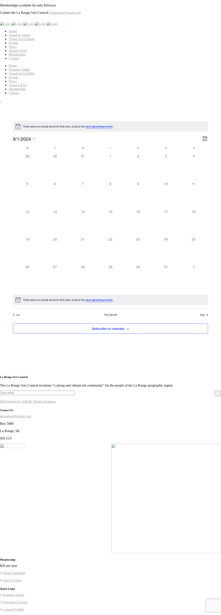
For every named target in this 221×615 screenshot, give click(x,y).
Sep (202, 314)
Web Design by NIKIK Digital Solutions (28, 401)
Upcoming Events (15, 602)
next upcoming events (99, 126)
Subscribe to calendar (108, 328)
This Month (110, 314)
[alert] (110, 126)
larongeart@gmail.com (65, 12)
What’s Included (14, 573)
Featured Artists (13, 595)
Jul (18, 314)
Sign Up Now (12, 580)
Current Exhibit (13, 609)
